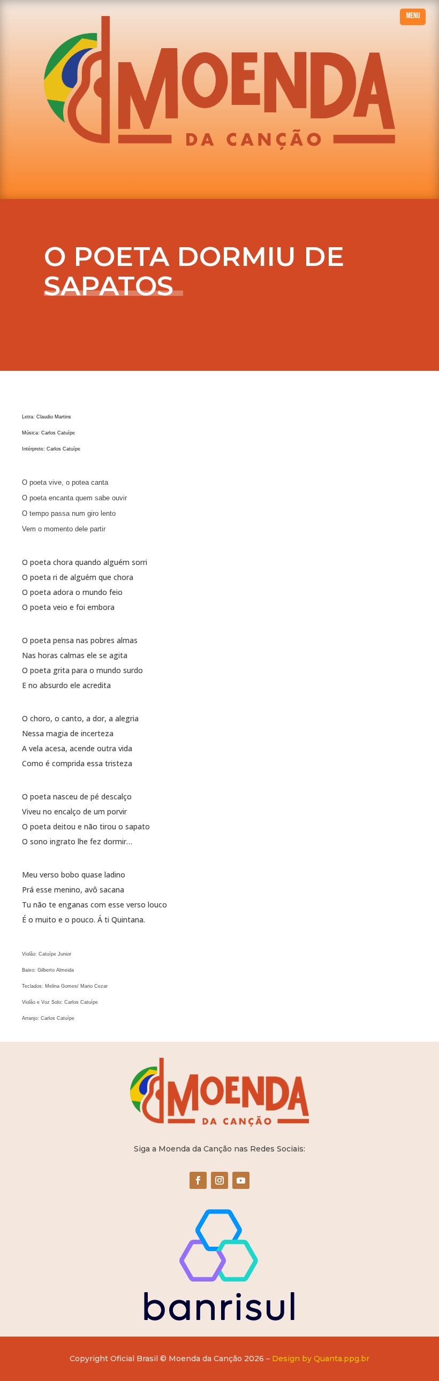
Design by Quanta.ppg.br (320, 1358)
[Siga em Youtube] (240, 1180)
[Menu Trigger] (413, 17)
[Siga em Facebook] (198, 1180)
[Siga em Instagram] (219, 1180)
